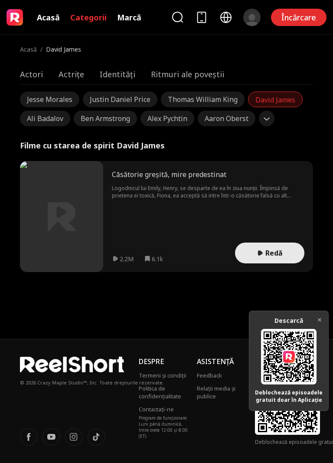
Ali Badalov (45, 118)
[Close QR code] (319, 319)
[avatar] (252, 17)
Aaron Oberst (226, 118)
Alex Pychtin (167, 118)
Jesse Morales (49, 99)
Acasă (48, 17)
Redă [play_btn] (274, 253)
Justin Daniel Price (120, 99)
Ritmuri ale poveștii (187, 74)
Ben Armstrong (105, 118)
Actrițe (71, 74)
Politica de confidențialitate (160, 392)
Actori (31, 74)
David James (275, 100)
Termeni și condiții (162, 375)
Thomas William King (203, 99)
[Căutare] (177, 17)
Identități (117, 74)
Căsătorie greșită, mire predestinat (169, 174)
